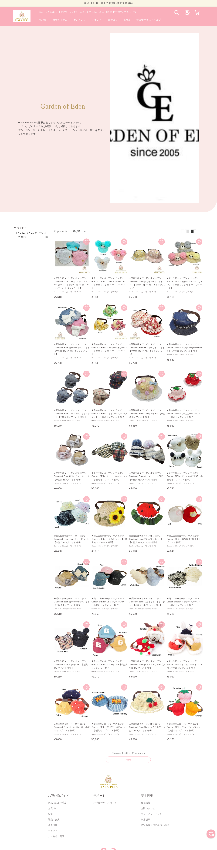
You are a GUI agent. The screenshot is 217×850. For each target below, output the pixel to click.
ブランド (21, 228)
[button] (97, 19)
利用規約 (145, 819)
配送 (50, 814)
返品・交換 (54, 819)
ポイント (52, 830)
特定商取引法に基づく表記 (155, 825)
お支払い (52, 808)
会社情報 (145, 802)
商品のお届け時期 (57, 802)
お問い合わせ (148, 808)
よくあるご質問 (56, 836)
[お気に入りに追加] (86, 241)
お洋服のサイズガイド (105, 802)
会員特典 (52, 825)
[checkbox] (31, 235)
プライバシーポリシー (152, 814)
